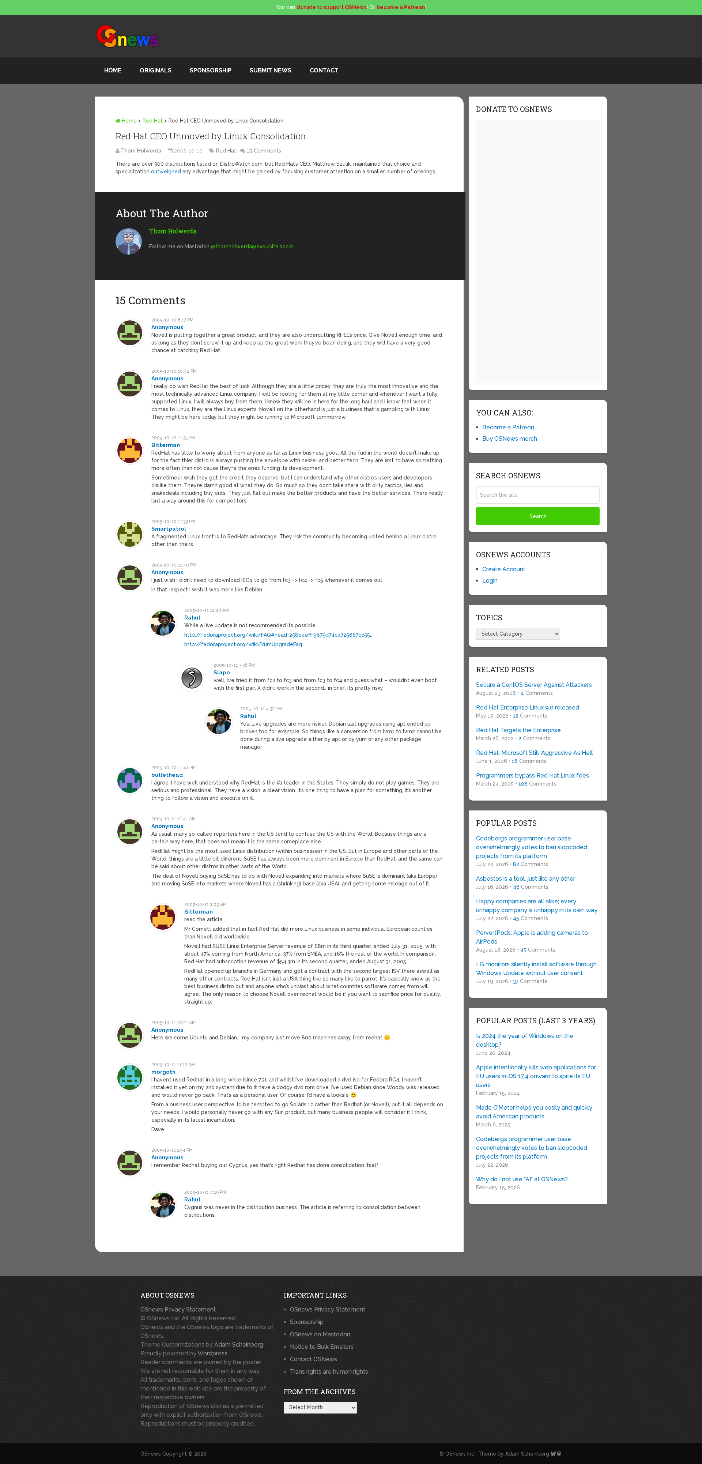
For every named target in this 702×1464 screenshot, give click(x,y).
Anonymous (167, 327)
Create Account (503, 569)
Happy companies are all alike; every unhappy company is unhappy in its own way (536, 906)
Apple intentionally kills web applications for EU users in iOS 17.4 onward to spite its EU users (536, 1076)
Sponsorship (210, 70)
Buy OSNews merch (509, 438)
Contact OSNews (313, 1359)
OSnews (150, 1454)
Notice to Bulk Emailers (322, 1346)
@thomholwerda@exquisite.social (252, 246)
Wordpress (212, 1353)
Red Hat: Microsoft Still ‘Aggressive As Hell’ (534, 752)
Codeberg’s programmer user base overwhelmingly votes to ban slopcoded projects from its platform (531, 847)
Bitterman (165, 445)
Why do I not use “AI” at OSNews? (522, 1179)
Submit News (270, 70)
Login (490, 580)
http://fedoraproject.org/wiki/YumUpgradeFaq (243, 644)
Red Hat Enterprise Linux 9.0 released (527, 707)
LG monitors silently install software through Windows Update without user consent (536, 968)
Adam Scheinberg (238, 1344)
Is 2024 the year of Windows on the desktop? (524, 1040)
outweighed (166, 171)
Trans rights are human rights (329, 1371)
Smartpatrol (168, 529)
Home (112, 70)
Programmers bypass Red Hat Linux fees (532, 775)
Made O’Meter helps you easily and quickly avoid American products (534, 1112)
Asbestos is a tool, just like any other (525, 878)
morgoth (163, 1072)
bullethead (167, 775)
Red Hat (153, 121)
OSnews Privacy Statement (178, 1309)
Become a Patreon (508, 427)
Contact (324, 70)
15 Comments (264, 151)
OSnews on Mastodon (320, 1334)
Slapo (222, 672)
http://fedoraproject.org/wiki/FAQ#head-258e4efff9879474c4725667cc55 (277, 635)
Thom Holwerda (141, 151)
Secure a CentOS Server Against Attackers (534, 684)
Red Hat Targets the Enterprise (518, 730)
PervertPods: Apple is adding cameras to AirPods (532, 937)
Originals (155, 70)
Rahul (192, 617)
